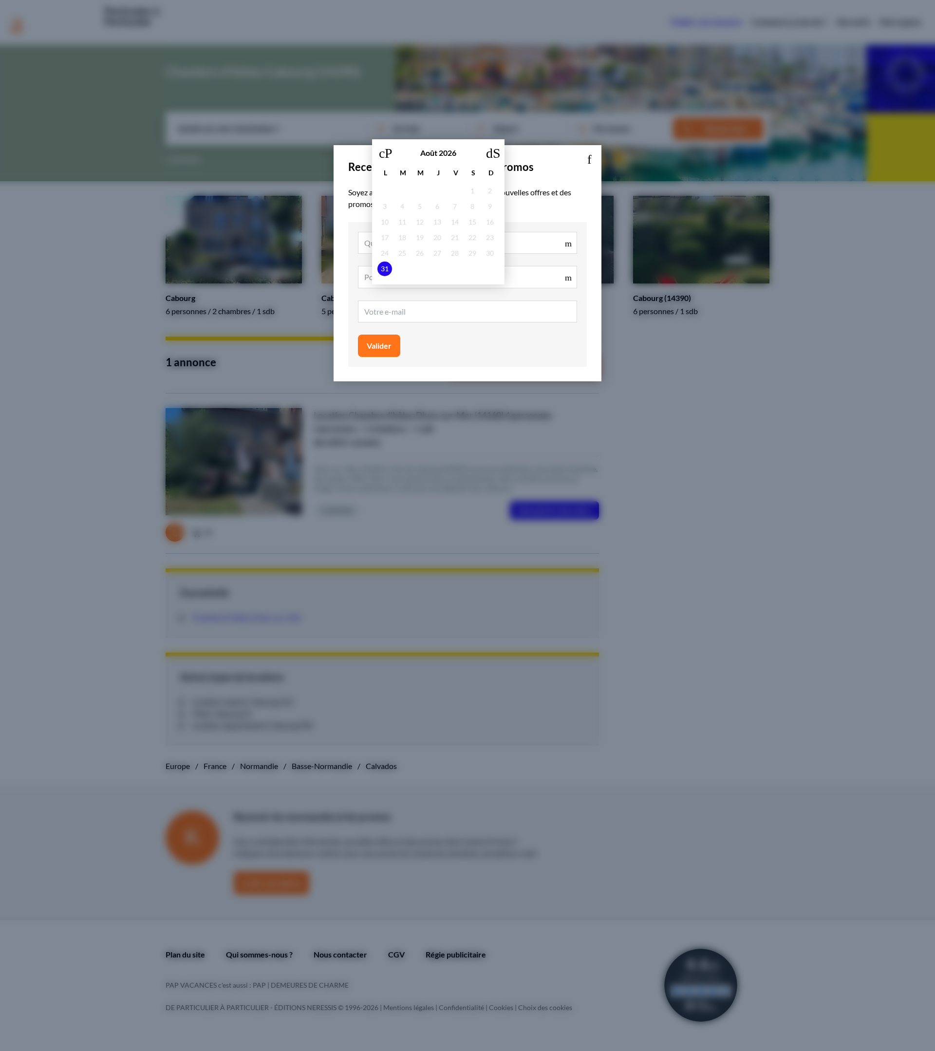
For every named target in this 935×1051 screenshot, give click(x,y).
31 (385, 268)
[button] (589, 157)
